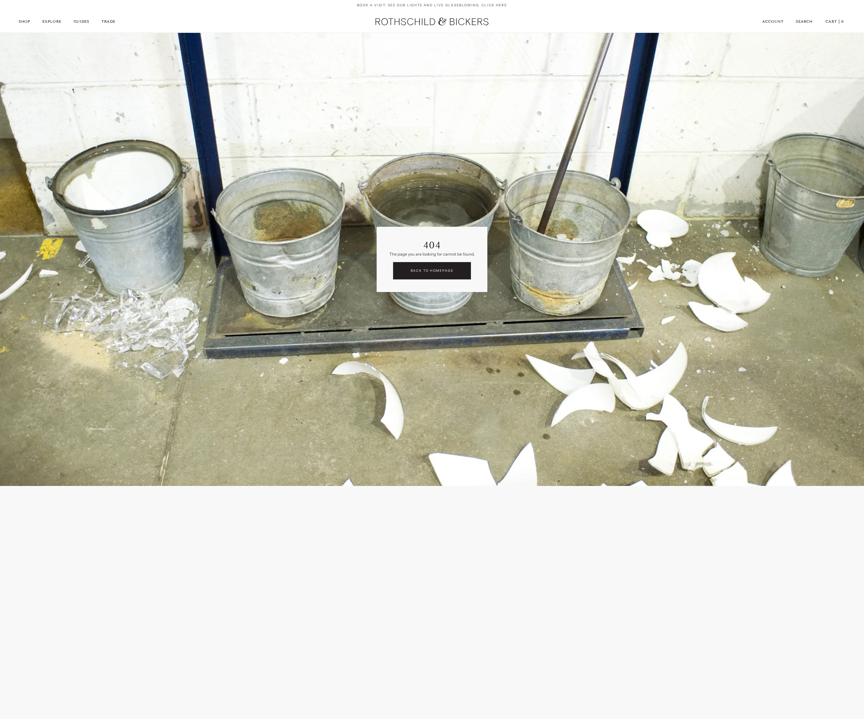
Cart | (835, 21)
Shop (24, 21)
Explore (51, 21)
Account (773, 21)
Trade (108, 21)
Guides (82, 21)
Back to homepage (432, 271)
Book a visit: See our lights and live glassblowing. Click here (432, 5)
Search (804, 21)
